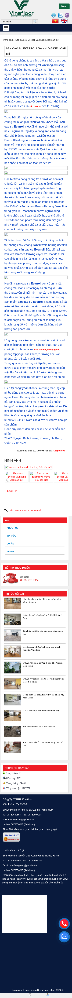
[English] (64, 21)
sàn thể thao (50, 875)
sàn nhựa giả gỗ (48, 829)
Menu (64, 6)
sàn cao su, (20, 829)
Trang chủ (8, 40)
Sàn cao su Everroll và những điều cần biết (37, 40)
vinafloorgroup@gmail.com (23, 865)
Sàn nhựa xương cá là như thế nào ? (39, 726)
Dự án (10, 543)
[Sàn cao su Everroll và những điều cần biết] (28, 467)
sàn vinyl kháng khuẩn (45, 878)
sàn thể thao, (33, 829)
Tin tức (11, 535)
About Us (12, 528)
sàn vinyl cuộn (24, 878)
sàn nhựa (18, 875)
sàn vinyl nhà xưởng (29, 882)
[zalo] (64, 936)
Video (10, 551)
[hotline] (64, 923)
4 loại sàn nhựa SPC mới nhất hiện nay (41, 710)
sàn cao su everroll (31, 510)
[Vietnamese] (55, 21)
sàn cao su (35, 106)
